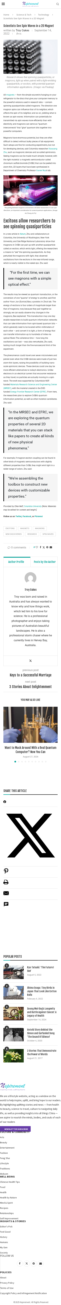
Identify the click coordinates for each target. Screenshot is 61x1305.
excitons (10, 528)
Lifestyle (4, 1163)
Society (4, 1252)
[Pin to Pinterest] (47, 547)
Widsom (4, 1174)
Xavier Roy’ (41, 170)
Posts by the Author (45, 562)
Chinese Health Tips (10, 1182)
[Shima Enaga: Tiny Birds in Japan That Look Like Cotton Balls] (13, 992)
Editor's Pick (6, 1226)
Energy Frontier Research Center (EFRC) (28, 392)
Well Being (7, 1176)
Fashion (4, 1153)
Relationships (7, 1213)
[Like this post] (37, 547)
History (3, 1237)
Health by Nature (8, 1197)
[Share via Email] (51, 547)
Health (3, 1192)
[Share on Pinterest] (6, 872)
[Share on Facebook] (40, 547)
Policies (6, 1272)
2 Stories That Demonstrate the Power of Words (41, 1052)
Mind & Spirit (6, 1203)
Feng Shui (5, 1158)
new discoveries (14, 534)
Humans (4, 1242)
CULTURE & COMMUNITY (14, 1132)
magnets (10, 95)
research (32, 534)
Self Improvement (9, 1218)
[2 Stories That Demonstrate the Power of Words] (13, 1055)
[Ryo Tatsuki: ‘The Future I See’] (13, 972)
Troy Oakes (22, 30)
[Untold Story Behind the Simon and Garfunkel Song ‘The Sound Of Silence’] (13, 1034)
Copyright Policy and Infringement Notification (23, 1293)
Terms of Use (7, 1288)
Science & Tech (23, 14)
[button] (6, 734)
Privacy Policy (7, 1283)
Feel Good (5, 1232)
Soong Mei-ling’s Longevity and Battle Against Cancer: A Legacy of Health (41, 1012)
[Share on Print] (5, 883)
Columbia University (33, 506)
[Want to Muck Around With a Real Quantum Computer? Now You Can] (30, 725)
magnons (40, 528)
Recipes (4, 1208)
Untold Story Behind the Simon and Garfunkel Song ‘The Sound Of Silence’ (41, 1033)
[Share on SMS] (6, 906)
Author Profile (16, 562)
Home (6, 14)
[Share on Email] (6, 895)
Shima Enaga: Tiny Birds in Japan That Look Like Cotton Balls (42, 991)
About (3, 1277)
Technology (43, 14)
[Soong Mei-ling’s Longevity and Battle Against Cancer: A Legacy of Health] (13, 1013)
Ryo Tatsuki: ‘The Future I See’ (40, 969)
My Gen (3, 1247)
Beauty (3, 1142)
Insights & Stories (13, 1221)
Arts (2, 1137)
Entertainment (7, 1148)
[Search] (57, 4)
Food (2, 1187)
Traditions (5, 1168)
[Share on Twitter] (44, 547)
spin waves (48, 534)
